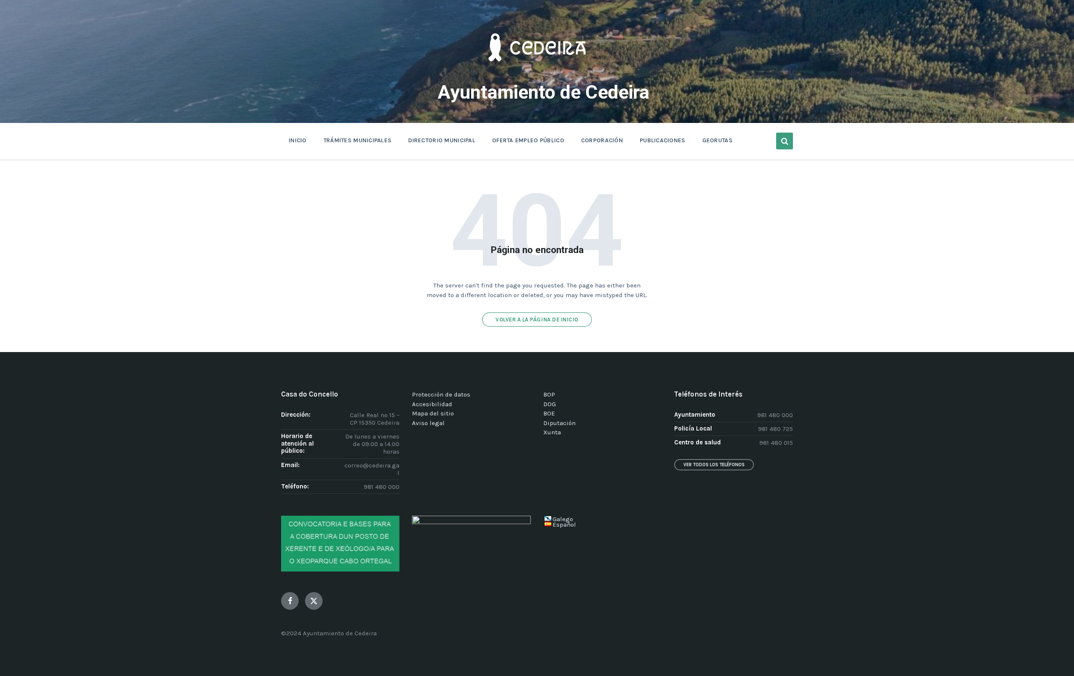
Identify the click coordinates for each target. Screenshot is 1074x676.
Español (564, 524)
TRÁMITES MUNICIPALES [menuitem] (357, 140)
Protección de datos (441, 394)
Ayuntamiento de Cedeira (543, 92)
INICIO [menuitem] (298, 140)
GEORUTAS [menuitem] (717, 140)
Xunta (552, 432)
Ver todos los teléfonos (714, 464)
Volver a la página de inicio (537, 319)
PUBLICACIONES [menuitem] (663, 140)
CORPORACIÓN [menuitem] (602, 140)
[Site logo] (537, 74)
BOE (549, 413)
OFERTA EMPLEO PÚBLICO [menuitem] (528, 140)
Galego (563, 519)
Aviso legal (428, 423)
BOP (549, 394)
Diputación (559, 423)
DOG (549, 404)
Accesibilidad (432, 404)
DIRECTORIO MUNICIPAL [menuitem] (441, 140)
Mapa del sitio (433, 413)
